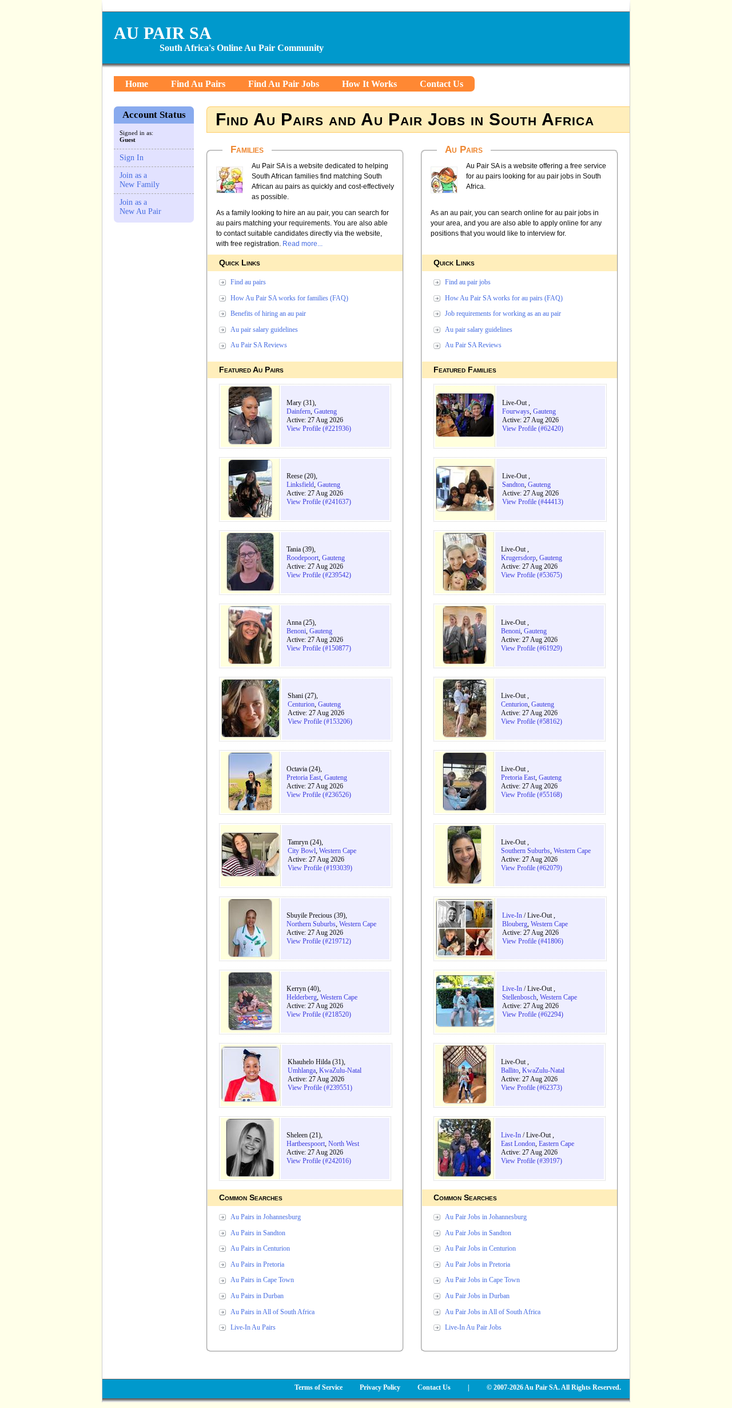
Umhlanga (302, 1070)
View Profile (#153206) (320, 721)
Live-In (512, 915)
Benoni (296, 631)
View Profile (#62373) (531, 1088)
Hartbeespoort (306, 1144)
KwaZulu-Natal (340, 1070)
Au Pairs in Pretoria (257, 1264)
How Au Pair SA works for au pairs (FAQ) (504, 298)
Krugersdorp (518, 558)
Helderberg (302, 997)
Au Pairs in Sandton (257, 1233)
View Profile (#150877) (319, 648)
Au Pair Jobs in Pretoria (477, 1264)
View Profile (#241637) (319, 502)
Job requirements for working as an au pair (503, 314)
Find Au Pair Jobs (283, 84)
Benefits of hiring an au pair (268, 314)
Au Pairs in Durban (257, 1296)
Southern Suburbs (525, 851)
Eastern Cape (556, 1144)
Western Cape (337, 851)
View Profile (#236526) (319, 795)
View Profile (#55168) (531, 795)
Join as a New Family (140, 180)
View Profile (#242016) (319, 1161)
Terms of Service (319, 1387)
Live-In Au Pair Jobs (473, 1327)
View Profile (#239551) (320, 1088)
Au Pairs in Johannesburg (265, 1217)
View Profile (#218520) (319, 1014)
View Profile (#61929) (531, 648)
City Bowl (302, 851)
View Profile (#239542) (319, 575)
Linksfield (300, 485)
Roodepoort (303, 558)
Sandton (513, 485)
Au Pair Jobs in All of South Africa (492, 1312)
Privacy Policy (380, 1387)
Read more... (303, 244)
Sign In (132, 157)
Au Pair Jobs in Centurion (480, 1248)
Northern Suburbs (311, 924)
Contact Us (441, 84)
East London (518, 1144)
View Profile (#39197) (531, 1161)
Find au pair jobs (468, 282)
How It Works (369, 84)
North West (343, 1144)
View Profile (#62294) (532, 1014)
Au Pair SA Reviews (258, 345)
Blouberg (514, 924)
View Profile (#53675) (531, 575)
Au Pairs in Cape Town (262, 1280)
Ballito (510, 1070)
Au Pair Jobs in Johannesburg (486, 1217)
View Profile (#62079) (531, 868)
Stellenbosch (519, 997)
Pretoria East (304, 778)
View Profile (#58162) (531, 721)
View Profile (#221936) (319, 429)
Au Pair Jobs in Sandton (478, 1233)
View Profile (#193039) (320, 868)
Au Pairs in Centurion (260, 1248)
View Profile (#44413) (532, 502)
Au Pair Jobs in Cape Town (482, 1280)
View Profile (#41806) (532, 941)
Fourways (516, 411)
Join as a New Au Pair (140, 207)
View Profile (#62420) (532, 429)
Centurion (301, 704)
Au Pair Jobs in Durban (477, 1296)
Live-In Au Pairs (253, 1327)
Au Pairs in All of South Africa (272, 1312)
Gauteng (325, 411)
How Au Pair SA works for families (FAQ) (289, 298)
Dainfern (299, 411)
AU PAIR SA (163, 32)
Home (136, 84)
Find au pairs (248, 282)
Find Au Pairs (198, 84)
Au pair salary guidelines (264, 330)
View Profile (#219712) (319, 941)
